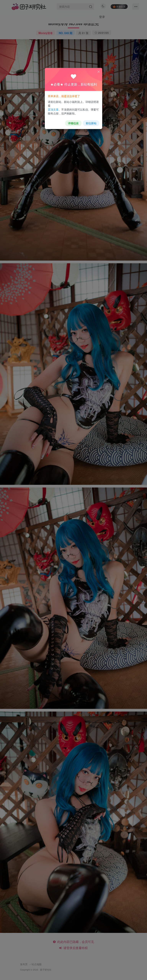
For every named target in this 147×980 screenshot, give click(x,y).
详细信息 (73, 123)
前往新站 (91, 123)
